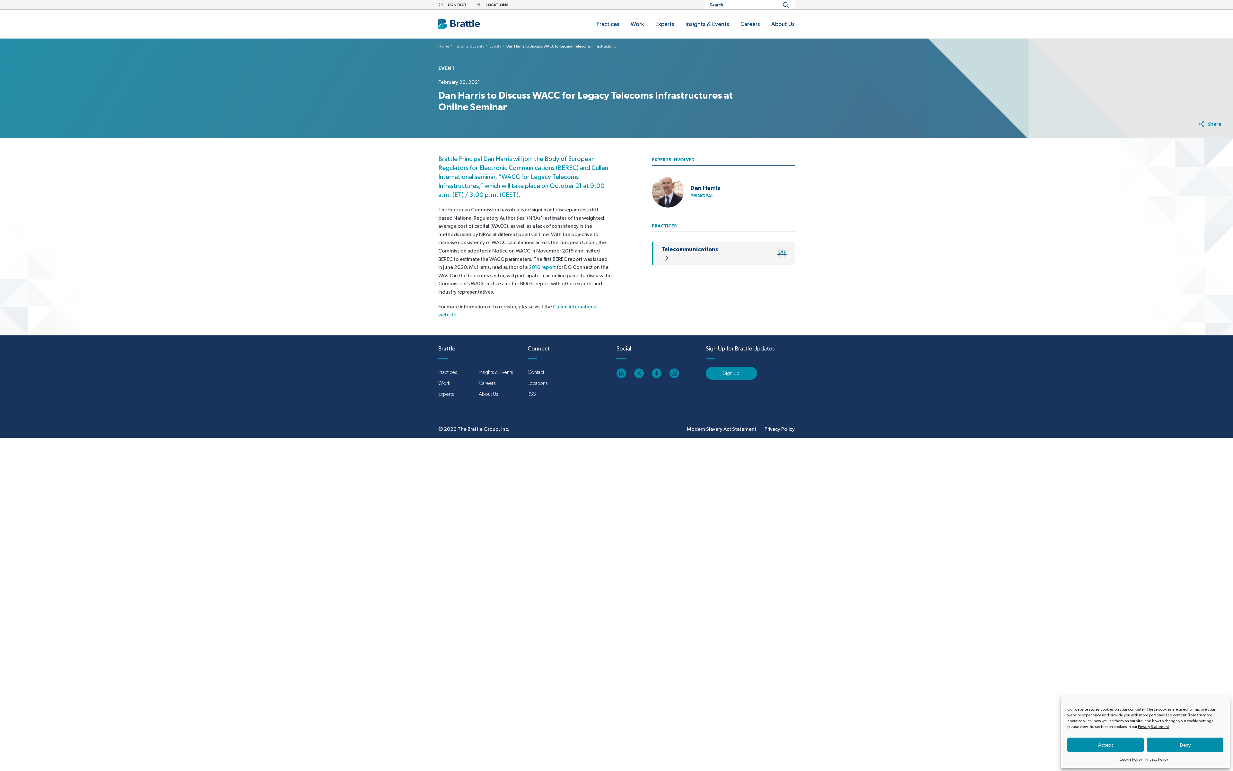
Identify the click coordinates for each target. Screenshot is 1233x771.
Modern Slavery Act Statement (721, 429)
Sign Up (731, 373)
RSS (532, 394)
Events (495, 46)
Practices (447, 372)
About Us (488, 394)
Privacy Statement (1153, 726)
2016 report (542, 267)
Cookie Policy (1130, 759)
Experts (446, 394)
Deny (1185, 745)
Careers (487, 383)
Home (443, 46)
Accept (1105, 745)
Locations (537, 383)
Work (444, 383)
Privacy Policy (1156, 759)
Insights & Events (469, 46)
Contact (536, 372)
